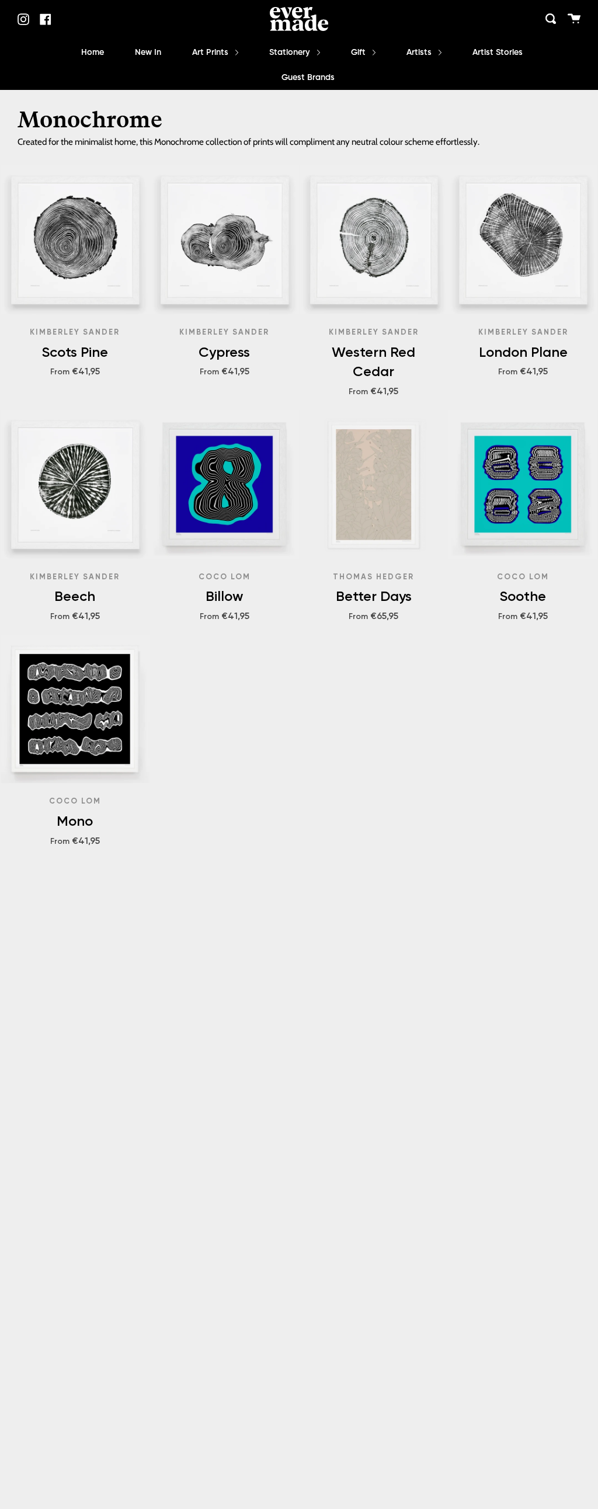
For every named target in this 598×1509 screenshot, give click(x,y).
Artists (420, 52)
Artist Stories (497, 52)
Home (92, 52)
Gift (359, 52)
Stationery (290, 52)
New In (148, 52)
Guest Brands (308, 78)
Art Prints (211, 52)
